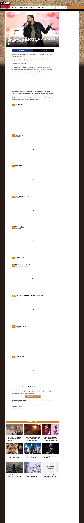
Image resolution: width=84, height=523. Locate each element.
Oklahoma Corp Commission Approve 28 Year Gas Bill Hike (32, 475)
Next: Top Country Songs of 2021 (33, 396)
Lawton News (31, 7)
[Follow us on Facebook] (56, 7)
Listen (20, 7)
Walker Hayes (14, 54)
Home (12, 7)
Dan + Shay (30, 59)
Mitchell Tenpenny (36, 59)
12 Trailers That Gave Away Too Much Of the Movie (14, 456)
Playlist (25, 7)
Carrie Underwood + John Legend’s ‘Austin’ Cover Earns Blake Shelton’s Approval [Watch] (50, 476)
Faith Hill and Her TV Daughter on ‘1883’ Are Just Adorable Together (15, 439)
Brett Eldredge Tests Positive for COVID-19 (50, 456)
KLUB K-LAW (38, 7)
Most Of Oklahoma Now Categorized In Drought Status (15, 475)
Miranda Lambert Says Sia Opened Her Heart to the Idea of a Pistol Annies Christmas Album (50, 439)
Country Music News (20, 408)
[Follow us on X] (65, 7)
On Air (16, 7)
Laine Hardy (36, 69)
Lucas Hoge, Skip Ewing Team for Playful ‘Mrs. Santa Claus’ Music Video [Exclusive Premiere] (33, 439)
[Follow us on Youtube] (62, 7)
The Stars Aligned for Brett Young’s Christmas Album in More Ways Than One (32, 457)
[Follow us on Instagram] (59, 7)
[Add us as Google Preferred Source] (54, 7)
